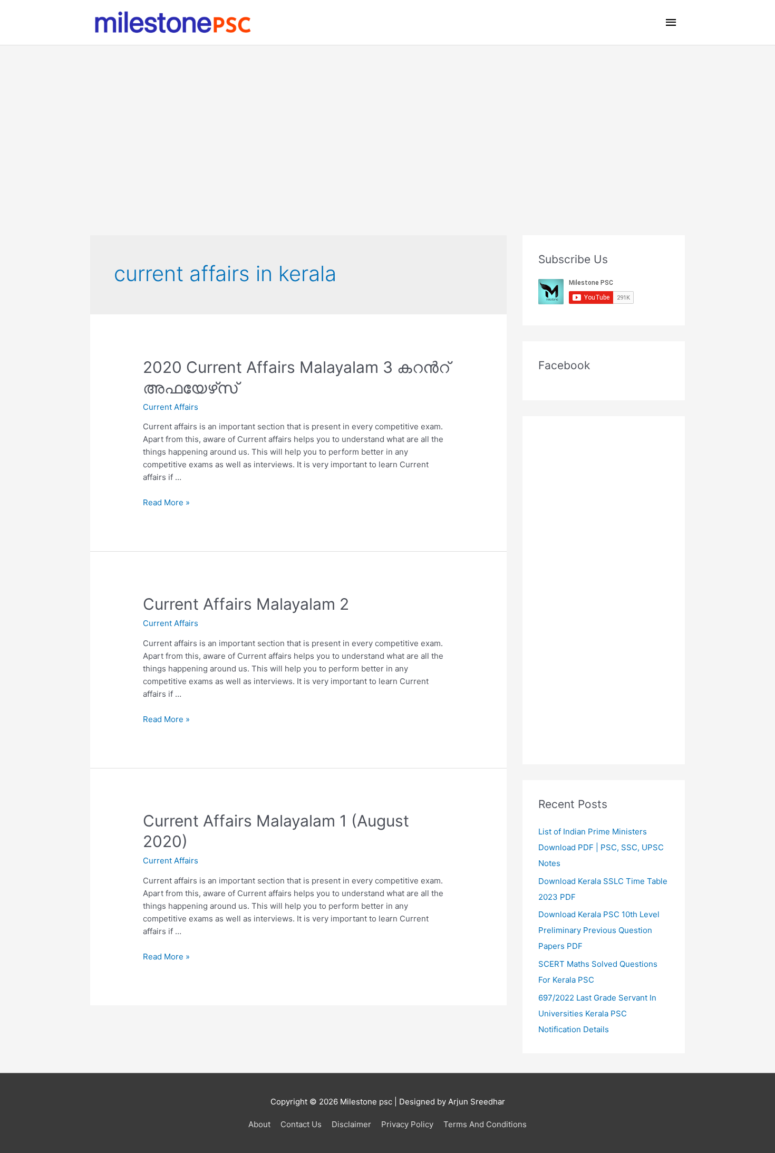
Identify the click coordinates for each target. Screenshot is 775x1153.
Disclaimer (351, 1124)
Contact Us (301, 1124)
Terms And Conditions (485, 1124)
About (259, 1124)
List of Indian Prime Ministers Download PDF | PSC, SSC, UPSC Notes (601, 847)
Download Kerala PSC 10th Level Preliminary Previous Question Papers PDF (599, 930)
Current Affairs (170, 407)
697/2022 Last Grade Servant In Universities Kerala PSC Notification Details (597, 1013)
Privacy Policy (407, 1124)
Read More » (166, 502)
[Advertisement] (387, 124)
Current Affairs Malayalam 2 (246, 603)
